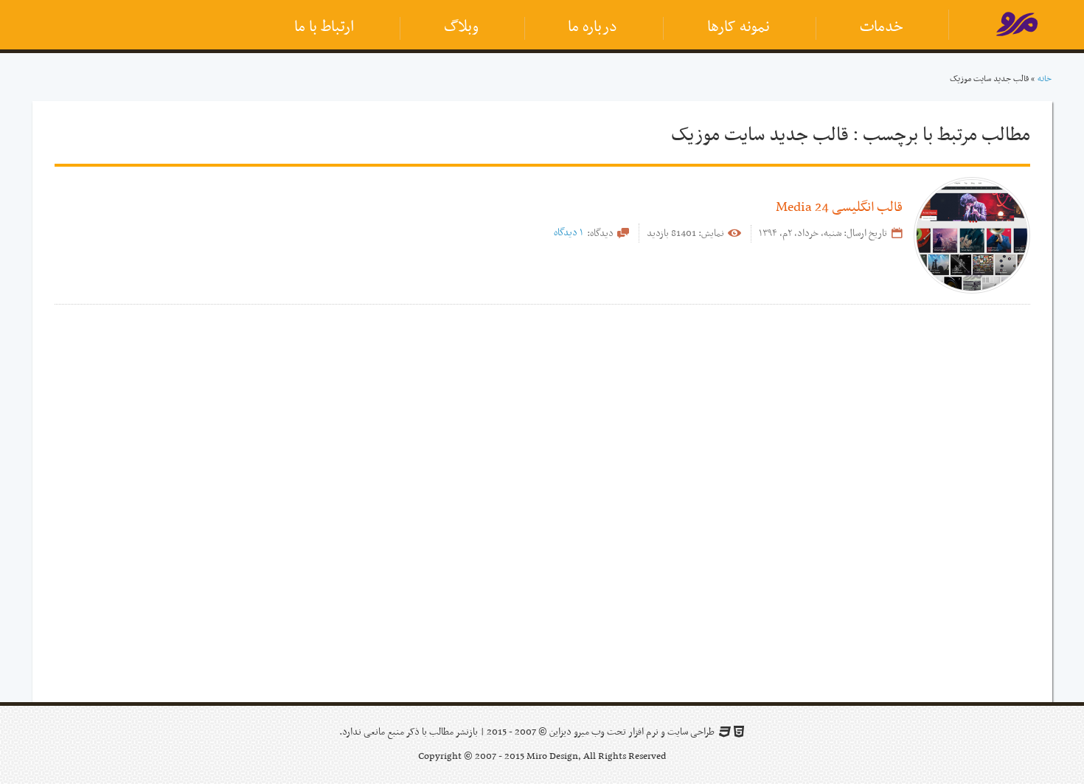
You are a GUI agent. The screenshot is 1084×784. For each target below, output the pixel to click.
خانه (1045, 79)
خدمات (881, 27)
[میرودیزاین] (1016, 27)
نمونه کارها (738, 27)
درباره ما (592, 27)
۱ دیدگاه (568, 232)
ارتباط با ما (324, 27)
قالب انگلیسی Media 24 (839, 207)
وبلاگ (461, 27)
